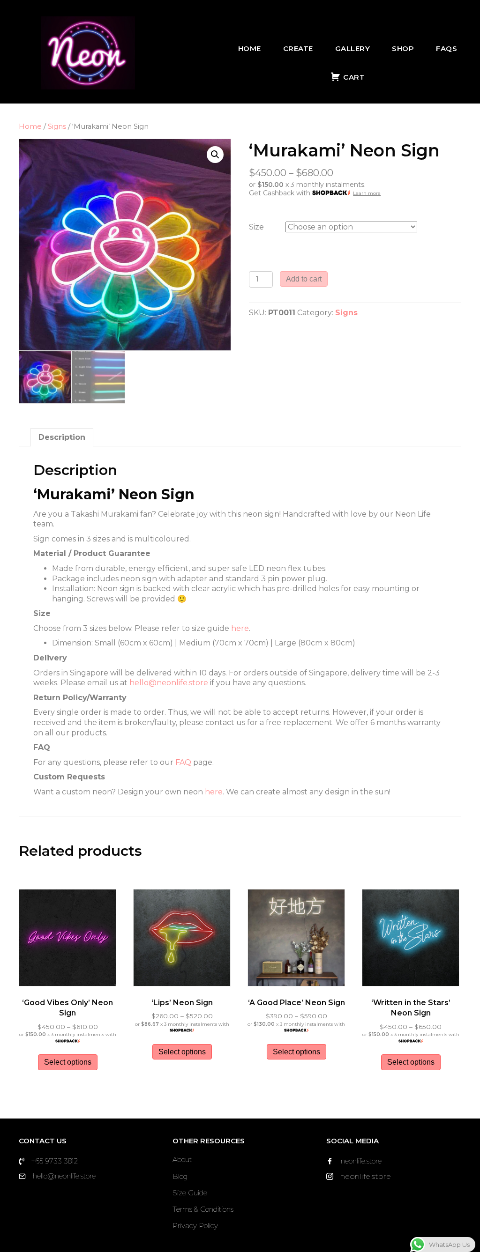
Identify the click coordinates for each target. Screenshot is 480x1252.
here (240, 628)
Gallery (352, 48)
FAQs (446, 48)
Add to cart (304, 279)
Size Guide (189, 1192)
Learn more (367, 193)
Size (256, 226)
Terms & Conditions (202, 1209)
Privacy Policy (195, 1225)
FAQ (183, 762)
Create (298, 48)
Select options (67, 1062)
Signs (57, 126)
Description (61, 437)
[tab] (61, 437)
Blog (180, 1176)
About (182, 1159)
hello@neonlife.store (168, 682)
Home (249, 48)
